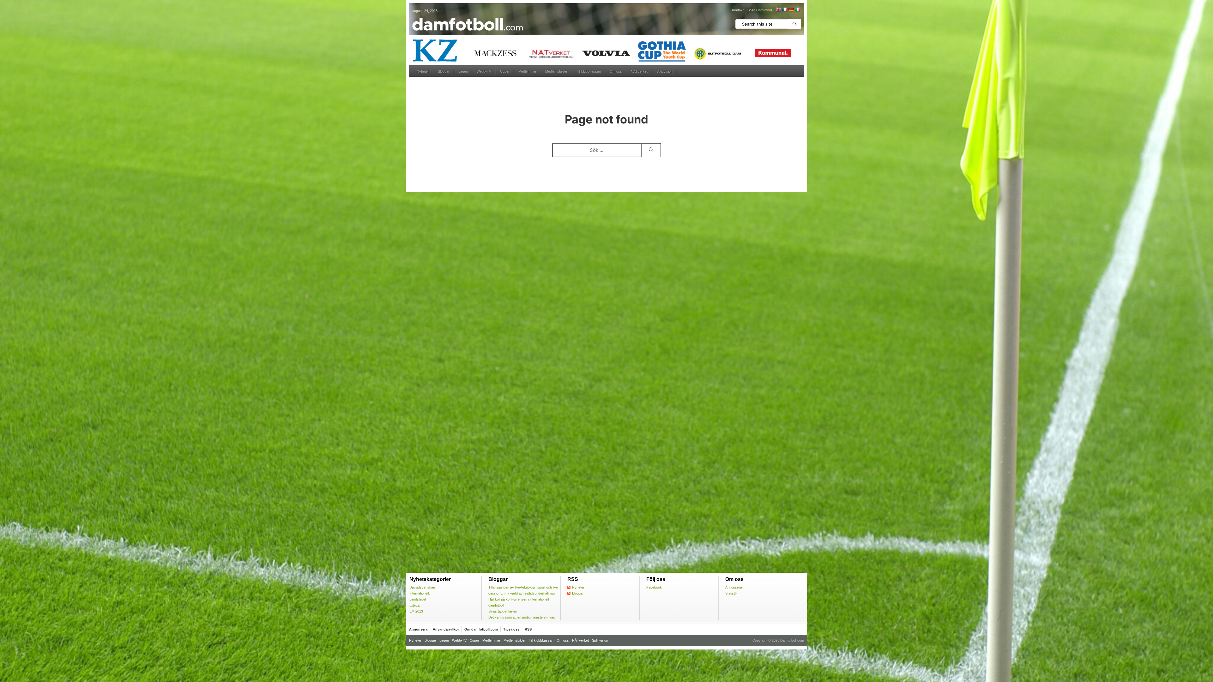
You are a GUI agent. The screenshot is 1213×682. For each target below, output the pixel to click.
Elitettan (415, 605)
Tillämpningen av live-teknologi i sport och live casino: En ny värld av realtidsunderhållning (523, 590)
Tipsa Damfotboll (759, 10)
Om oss (616, 71)
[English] (778, 9)
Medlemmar (527, 71)
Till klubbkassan (588, 71)
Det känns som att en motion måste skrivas (521, 617)
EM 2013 (416, 611)
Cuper (505, 71)
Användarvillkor (446, 629)
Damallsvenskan (422, 587)
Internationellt (419, 593)
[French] (785, 9)
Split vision (664, 71)
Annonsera (733, 587)
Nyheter (423, 71)
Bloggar (444, 71)
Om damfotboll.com (481, 629)
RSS (528, 629)
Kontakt (738, 10)
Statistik (731, 593)
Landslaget (417, 599)
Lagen (463, 71)
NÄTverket (639, 71)
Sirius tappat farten (502, 611)
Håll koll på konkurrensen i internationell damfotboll (518, 602)
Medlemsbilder (556, 71)
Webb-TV (484, 71)
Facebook (654, 587)
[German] (791, 9)
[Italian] (797, 9)
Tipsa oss (511, 629)
